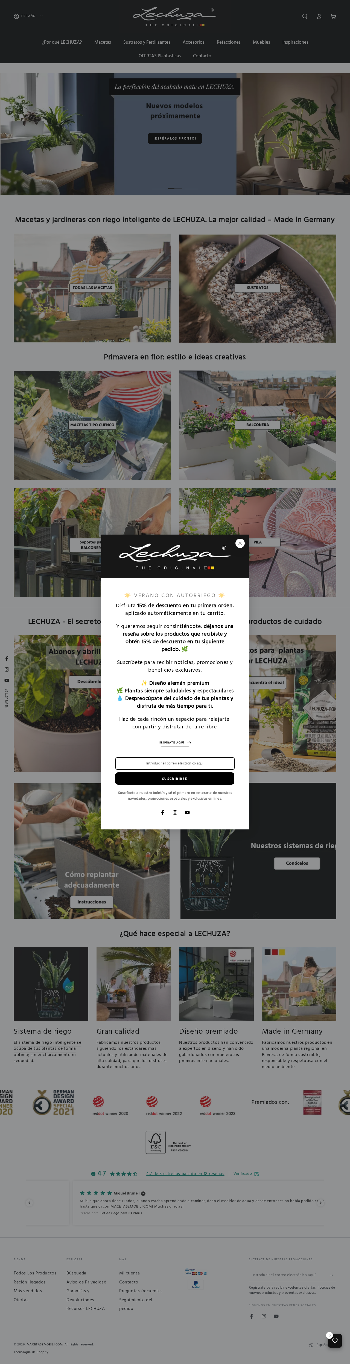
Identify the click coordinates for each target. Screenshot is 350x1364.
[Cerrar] (240, 543)
